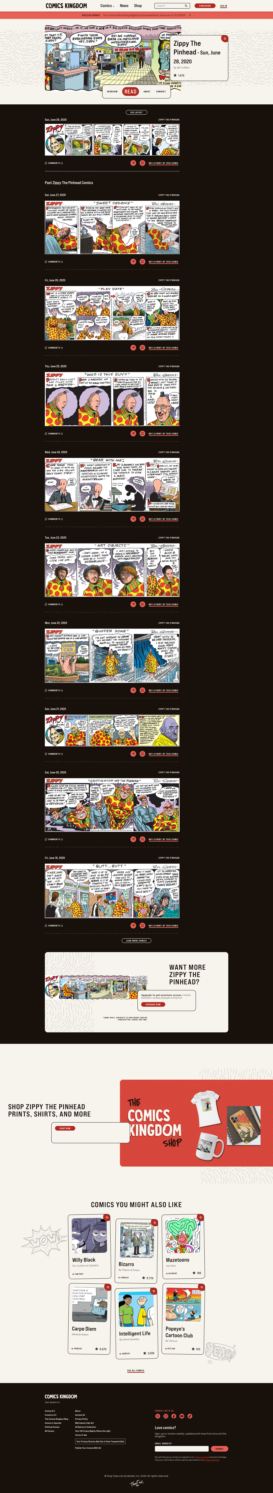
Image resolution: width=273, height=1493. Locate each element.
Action (171, 1348)
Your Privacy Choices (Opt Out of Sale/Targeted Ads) (100, 1441)
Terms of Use (81, 1435)
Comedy (125, 1277)
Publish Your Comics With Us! (88, 1447)
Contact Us (80, 1414)
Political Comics (52, 1426)
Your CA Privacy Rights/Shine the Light (92, 1430)
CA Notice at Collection (85, 1426)
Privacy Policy (81, 1418)
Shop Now (65, 1128)
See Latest (138, 112)
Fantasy (79, 1274)
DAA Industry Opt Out (84, 1422)
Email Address (163, 1443)
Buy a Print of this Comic (163, 163)
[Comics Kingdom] (61, 1397)
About (78, 1410)
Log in (223, 5)
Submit (220, 1448)
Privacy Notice (211, 1460)
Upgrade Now (153, 1004)
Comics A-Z (50, 1410)
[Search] (186, 5)
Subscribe (205, 5)
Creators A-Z (50, 1414)
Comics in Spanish (53, 1422)
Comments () (55, 163)
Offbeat (173, 1273)
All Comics (49, 1430)
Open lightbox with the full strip (112, 139)
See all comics (135, 1370)
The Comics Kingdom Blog (56, 1418)
